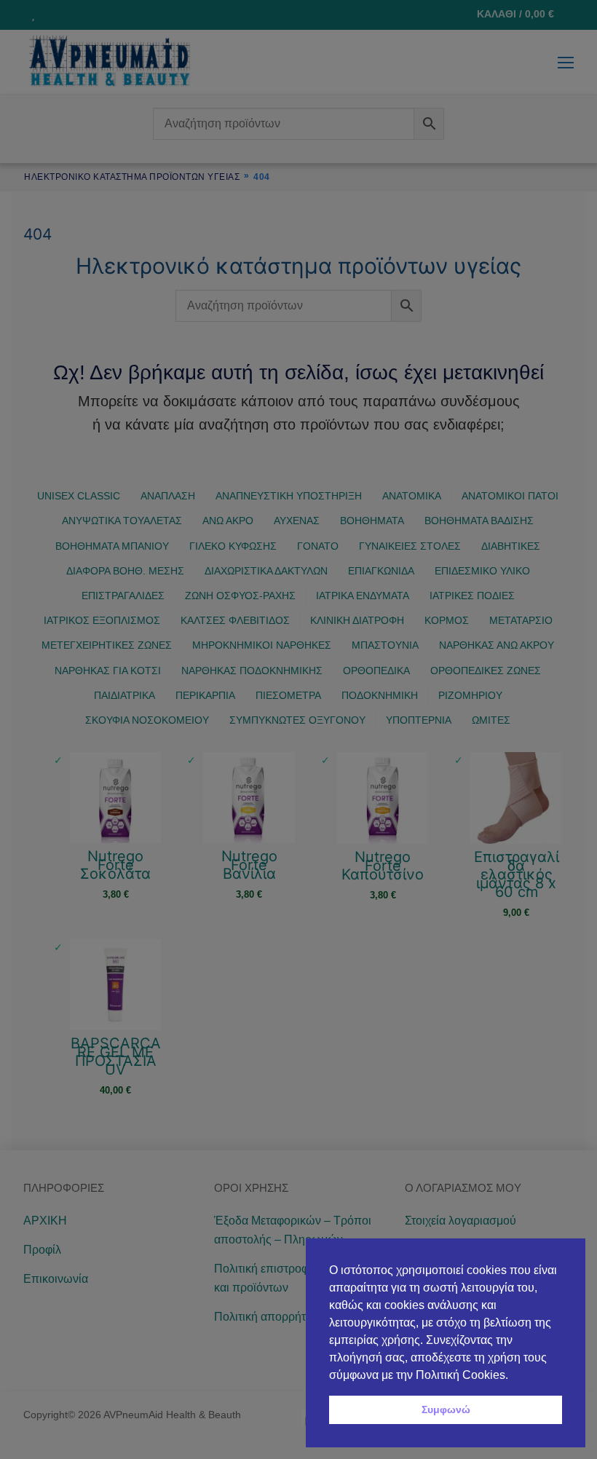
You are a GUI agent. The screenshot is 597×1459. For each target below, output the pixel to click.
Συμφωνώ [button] (446, 1409)
